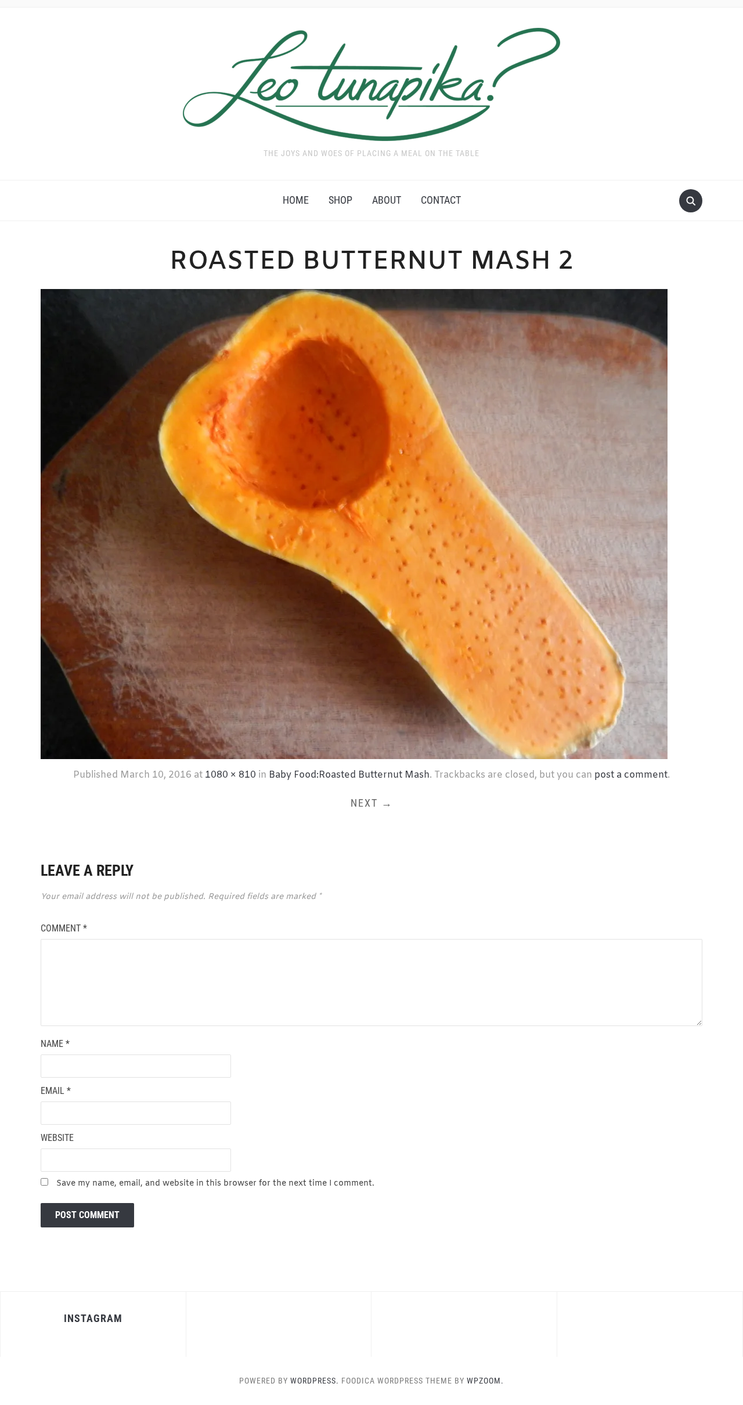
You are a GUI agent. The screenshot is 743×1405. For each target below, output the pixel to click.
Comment (64, 928)
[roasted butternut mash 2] (354, 523)
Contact (441, 200)
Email (56, 1090)
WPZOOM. (485, 1380)
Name (55, 1043)
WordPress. (314, 1380)
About (386, 200)
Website (57, 1137)
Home (296, 200)
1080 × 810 (230, 775)
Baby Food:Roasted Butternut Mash (349, 775)
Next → (372, 803)
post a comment (631, 775)
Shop (340, 200)
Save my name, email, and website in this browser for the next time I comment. (215, 1183)
